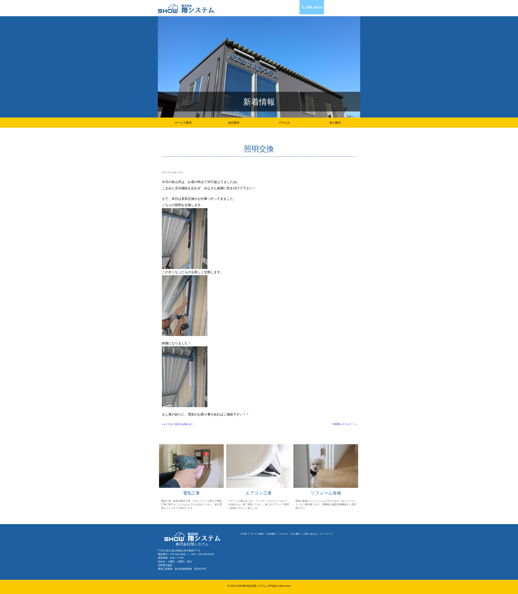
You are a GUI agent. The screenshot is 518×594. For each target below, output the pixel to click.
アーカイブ (325, 533)
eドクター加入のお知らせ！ (179, 424)
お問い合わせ (314, 7)
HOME (243, 533)
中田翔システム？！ (343, 424)
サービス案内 (183, 122)
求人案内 (335, 122)
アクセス (284, 122)
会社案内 (233, 122)
